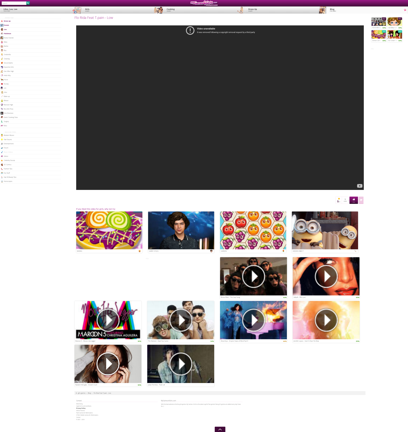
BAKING (79, 251)
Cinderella (7, 54)
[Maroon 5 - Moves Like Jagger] (107, 320)
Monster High (8, 105)
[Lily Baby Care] (394, 21)
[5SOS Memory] (378, 21)
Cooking (171, 10)
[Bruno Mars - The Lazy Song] (253, 276)
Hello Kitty (7, 75)
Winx (5, 126)
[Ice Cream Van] (394, 34)
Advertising (79, 404)
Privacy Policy (81, 408)
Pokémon (7, 34)
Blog (333, 10)
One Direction (8, 113)
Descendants (8, 63)
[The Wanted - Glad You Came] (180, 320)
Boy (5, 50)
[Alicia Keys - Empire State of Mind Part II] (253, 320)
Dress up (7, 21)
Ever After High (9, 71)
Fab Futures (8, 139)
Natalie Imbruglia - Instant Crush (86, 385)
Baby (5, 42)
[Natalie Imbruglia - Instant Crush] (107, 364)
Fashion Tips (8, 169)
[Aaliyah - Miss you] (326, 276)
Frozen (6, 25)
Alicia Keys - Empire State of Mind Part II (234, 341)
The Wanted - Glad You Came (158, 341)
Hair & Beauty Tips (10, 177)
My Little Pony (8, 109)
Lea (5, 29)
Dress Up (252, 10)
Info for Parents (80, 410)
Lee (5, 88)
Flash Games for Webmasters (84, 413)
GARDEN (224, 251)
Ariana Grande (9, 38)
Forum (6, 148)
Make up (7, 96)
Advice (6, 156)
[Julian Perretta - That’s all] (180, 364)
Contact (78, 417)
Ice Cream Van (393, 40)
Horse (6, 80)
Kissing (6, 84)
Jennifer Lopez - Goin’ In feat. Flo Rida (306, 341)
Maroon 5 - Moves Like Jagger (85, 341)
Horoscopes (8, 181)
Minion (6, 100)
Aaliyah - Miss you (300, 297)
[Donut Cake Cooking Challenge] (378, 34)
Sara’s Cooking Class (11, 117)
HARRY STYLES (154, 251)
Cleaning (7, 59)
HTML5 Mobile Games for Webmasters (87, 415)
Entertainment (9, 144)
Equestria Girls (9, 67)
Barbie (6, 46)
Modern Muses (9, 135)
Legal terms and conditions (83, 406)
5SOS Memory (377, 28)
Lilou (5, 92)
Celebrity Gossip (9, 160)
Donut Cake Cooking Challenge (379, 40)
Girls (87, 10)
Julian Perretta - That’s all (156, 385)
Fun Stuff (7, 173)
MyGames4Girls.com (204, 3)
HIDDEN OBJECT (298, 251)
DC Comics (7, 165)
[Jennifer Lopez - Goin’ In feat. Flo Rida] (326, 320)
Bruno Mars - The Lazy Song (230, 297)
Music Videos (8, 152)
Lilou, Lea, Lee (10, 10)
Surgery (6, 121)
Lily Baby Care (393, 28)
